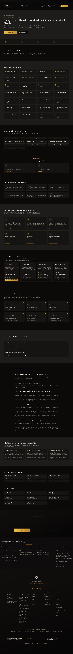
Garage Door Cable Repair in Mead (7, 555)
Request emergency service (11, 279)
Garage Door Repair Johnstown (43, 554)
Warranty (57, 615)
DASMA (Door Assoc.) (40, 631)
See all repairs (28, 279)
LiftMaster (13, 631)
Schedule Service (38, 530)
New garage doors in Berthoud (34, 309)
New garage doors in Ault (55, 309)
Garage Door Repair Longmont (43, 548)
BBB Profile (60, 631)
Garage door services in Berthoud (34, 305)
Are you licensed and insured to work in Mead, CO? (15, 349)
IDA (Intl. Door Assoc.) (48, 631)
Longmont (34, 601)
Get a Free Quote (23, 32)
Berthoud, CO (30, 303)
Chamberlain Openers (48, 596)
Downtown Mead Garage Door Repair (26, 552)
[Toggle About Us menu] (29, 6)
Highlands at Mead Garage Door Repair (26, 554)
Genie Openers (46, 597)
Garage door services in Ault (55, 305)
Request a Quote (52, 530)
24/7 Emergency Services (24, 608)
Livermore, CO (8, 314)
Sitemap (57, 613)
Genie (22, 631)
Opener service (52, 228)
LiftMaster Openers (47, 594)
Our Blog (60, 6)
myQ (25, 631)
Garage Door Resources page (41, 629)
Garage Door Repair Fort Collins (43, 556)
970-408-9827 (65, 1)
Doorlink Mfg (29, 631)
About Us (27, 6)
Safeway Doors (46, 602)
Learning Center (59, 607)
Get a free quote (61, 279)
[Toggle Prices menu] (39, 6)
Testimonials (58, 597)
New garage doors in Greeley (11, 309)
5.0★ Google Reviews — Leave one (42, 643)
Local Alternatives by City (60, 610)
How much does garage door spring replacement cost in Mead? (17, 346)
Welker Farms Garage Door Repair (25, 550)
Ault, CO (51, 303)
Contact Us (55, 6)
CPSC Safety (55, 631)
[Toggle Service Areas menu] (24, 6)
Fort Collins (34, 594)
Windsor (33, 599)
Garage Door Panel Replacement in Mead (9, 560)
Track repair (29, 228)
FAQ (56, 596)
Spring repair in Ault (54, 307)
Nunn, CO (29, 314)
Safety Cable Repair (23, 617)
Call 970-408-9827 (11, 32)
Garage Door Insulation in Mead (7, 548)
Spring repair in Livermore (11, 318)
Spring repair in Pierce (54, 318)
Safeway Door (34, 631)
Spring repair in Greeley (10, 307)
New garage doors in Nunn (33, 320)
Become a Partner (59, 605)
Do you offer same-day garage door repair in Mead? (15, 342)
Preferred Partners (50, 6)
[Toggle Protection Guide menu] (46, 6)
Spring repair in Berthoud (33, 307)
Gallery (57, 599)
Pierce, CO (51, 314)
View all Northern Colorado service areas (12, 324)
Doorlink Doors (46, 601)
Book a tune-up (45, 279)
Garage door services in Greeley (12, 305)
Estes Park (33, 604)
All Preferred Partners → (48, 604)
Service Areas (22, 6)
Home (5, 15)
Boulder (33, 602)
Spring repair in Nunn (32, 318)
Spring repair (7, 228)
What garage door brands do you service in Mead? (15, 352)
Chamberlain (18, 631)
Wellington (34, 605)
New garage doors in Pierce (55, 320)
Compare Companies (60, 609)
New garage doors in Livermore (12, 320)
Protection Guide (43, 6)
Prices (57, 601)
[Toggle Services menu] (19, 6)
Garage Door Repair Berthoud (43, 552)
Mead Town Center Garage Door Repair (26, 548)
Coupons (57, 602)
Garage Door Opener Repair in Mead (8, 553)
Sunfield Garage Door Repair (24, 556)
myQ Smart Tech (47, 599)
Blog (57, 612)
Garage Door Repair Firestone (43, 550)
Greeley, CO (7, 303)
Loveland (33, 596)
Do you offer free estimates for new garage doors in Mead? (16, 355)
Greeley (33, 597)
